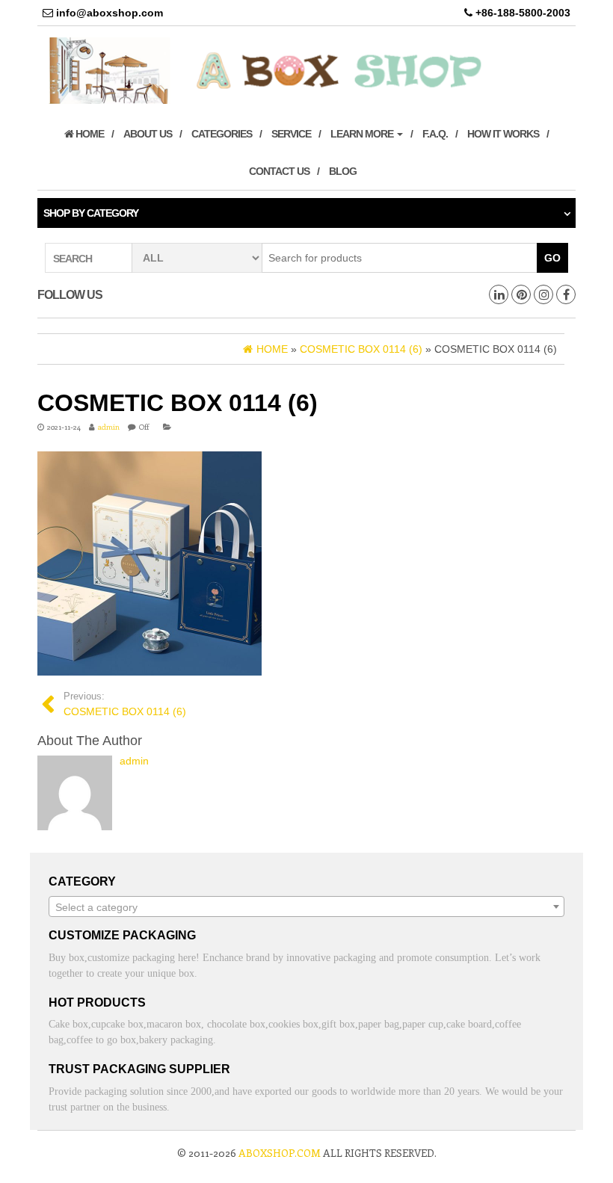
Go (552, 258)
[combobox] (306, 906)
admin (109, 426)
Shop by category (90, 213)
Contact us (279, 171)
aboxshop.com (279, 1153)
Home (88, 134)
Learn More (362, 134)
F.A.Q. (435, 134)
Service (291, 134)
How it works (503, 134)
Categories (221, 134)
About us (147, 134)
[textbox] (306, 907)
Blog (343, 171)
